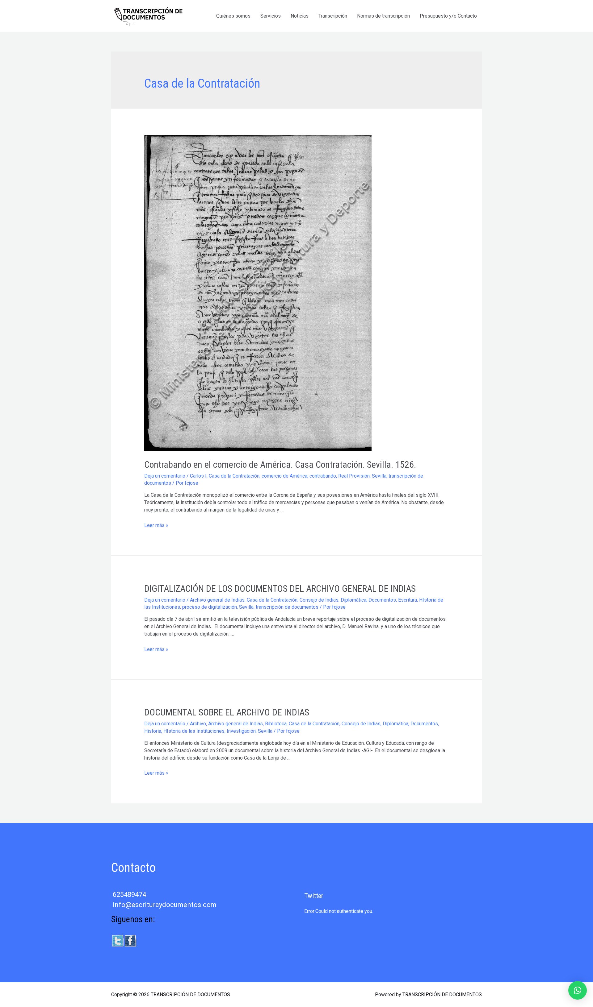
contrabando (322, 476)
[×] (577, 990)
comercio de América (284, 476)
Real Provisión (354, 476)
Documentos (382, 600)
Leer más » (156, 525)
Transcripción (332, 16)
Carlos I (198, 476)
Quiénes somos (233, 16)
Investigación (241, 731)
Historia (152, 731)
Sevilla (379, 476)
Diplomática (353, 600)
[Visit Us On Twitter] (117, 940)
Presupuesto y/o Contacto (448, 16)
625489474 (129, 894)
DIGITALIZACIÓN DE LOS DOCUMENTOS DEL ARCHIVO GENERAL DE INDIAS (280, 588)
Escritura (407, 600)
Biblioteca (276, 724)
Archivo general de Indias (217, 600)
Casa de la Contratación (234, 476)
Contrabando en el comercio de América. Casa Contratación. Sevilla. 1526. (280, 464)
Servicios (270, 16)
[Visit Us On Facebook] (130, 940)
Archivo (198, 724)
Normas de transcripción (383, 16)
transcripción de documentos (287, 607)
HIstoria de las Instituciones (194, 731)
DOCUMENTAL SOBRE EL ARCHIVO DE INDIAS (226, 712)
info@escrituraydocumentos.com (165, 905)
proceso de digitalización (209, 607)
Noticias (300, 16)
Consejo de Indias (319, 600)
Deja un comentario (164, 476)
